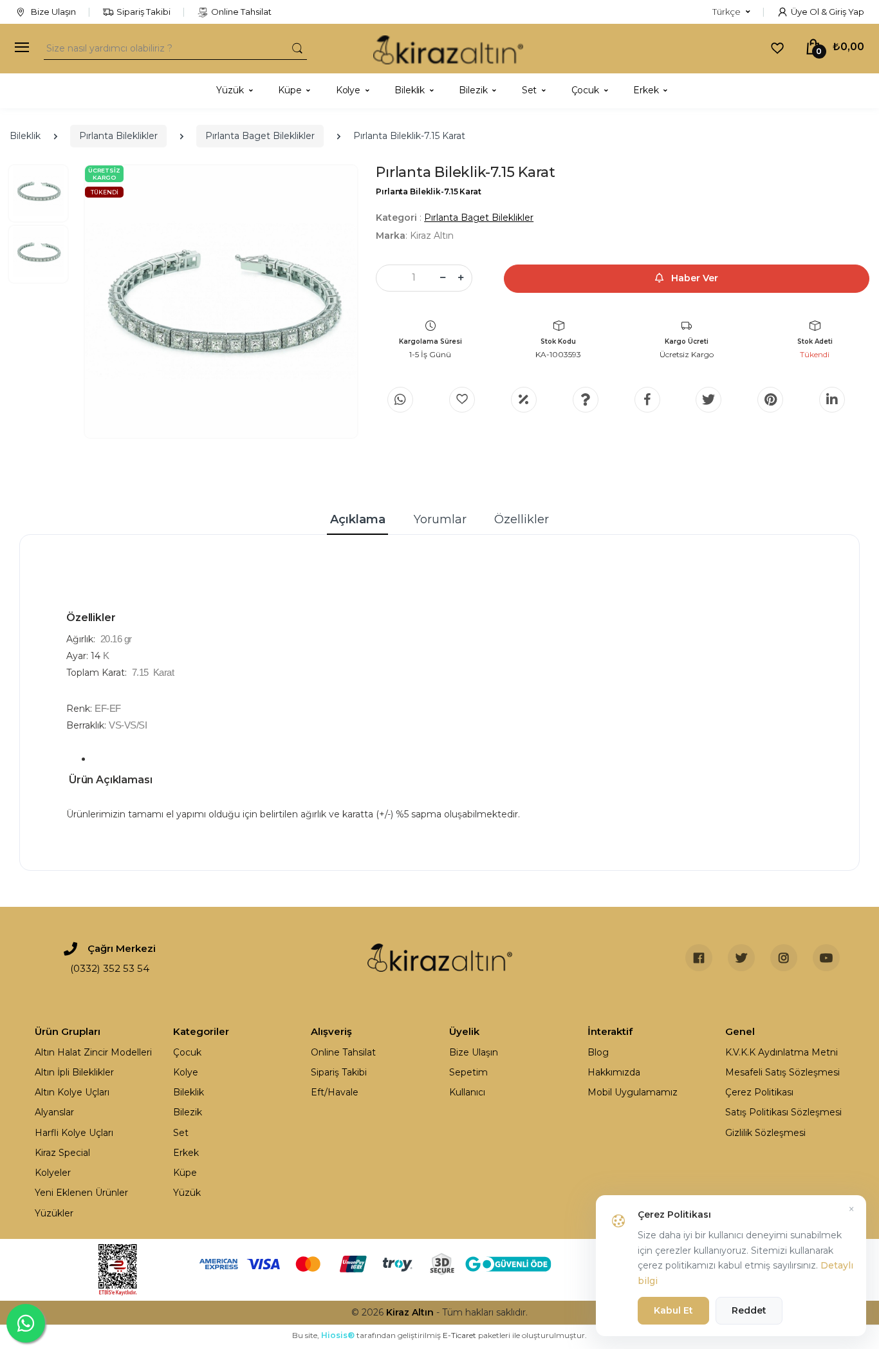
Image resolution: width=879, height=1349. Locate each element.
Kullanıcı (467, 1092)
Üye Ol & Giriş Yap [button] (827, 11)
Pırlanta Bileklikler (118, 136)
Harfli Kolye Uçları (74, 1133)
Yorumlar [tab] (440, 519)
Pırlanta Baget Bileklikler (260, 136)
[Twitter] (708, 400)
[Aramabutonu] (297, 48)
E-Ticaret (459, 1335)
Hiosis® (338, 1335)
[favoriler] (777, 47)
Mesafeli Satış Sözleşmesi (782, 1072)
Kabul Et (673, 1310)
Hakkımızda (614, 1072)
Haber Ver (693, 278)
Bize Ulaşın (52, 11)
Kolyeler (53, 1172)
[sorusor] (585, 400)
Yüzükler (54, 1213)
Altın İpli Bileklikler (74, 1072)
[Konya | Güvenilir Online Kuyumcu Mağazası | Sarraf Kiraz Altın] (439, 958)
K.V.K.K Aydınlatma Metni (781, 1052)
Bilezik (187, 1112)
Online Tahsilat (241, 11)
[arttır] (460, 278)
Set (181, 1133)
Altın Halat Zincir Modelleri (93, 1052)
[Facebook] (647, 400)
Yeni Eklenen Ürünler (81, 1192)
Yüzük (187, 1192)
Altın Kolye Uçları (72, 1092)
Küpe (185, 1172)
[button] (731, 12)
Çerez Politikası (759, 1092)
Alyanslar (54, 1112)
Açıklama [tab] (357, 519)
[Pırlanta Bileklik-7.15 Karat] (221, 301)
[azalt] (442, 278)
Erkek (186, 1152)
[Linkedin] (832, 400)
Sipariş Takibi (143, 11)
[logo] (448, 48)
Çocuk (187, 1052)
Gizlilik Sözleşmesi (765, 1133)
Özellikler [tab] (521, 519)
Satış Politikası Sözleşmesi (783, 1112)
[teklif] (524, 400)
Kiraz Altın (410, 1312)
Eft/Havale (334, 1092)
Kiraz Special (62, 1152)
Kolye (185, 1072)
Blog (598, 1052)
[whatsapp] (400, 400)
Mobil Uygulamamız (633, 1092)
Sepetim (468, 1072)
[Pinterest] (770, 400)
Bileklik (25, 136)
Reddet (749, 1310)
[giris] (462, 400)
